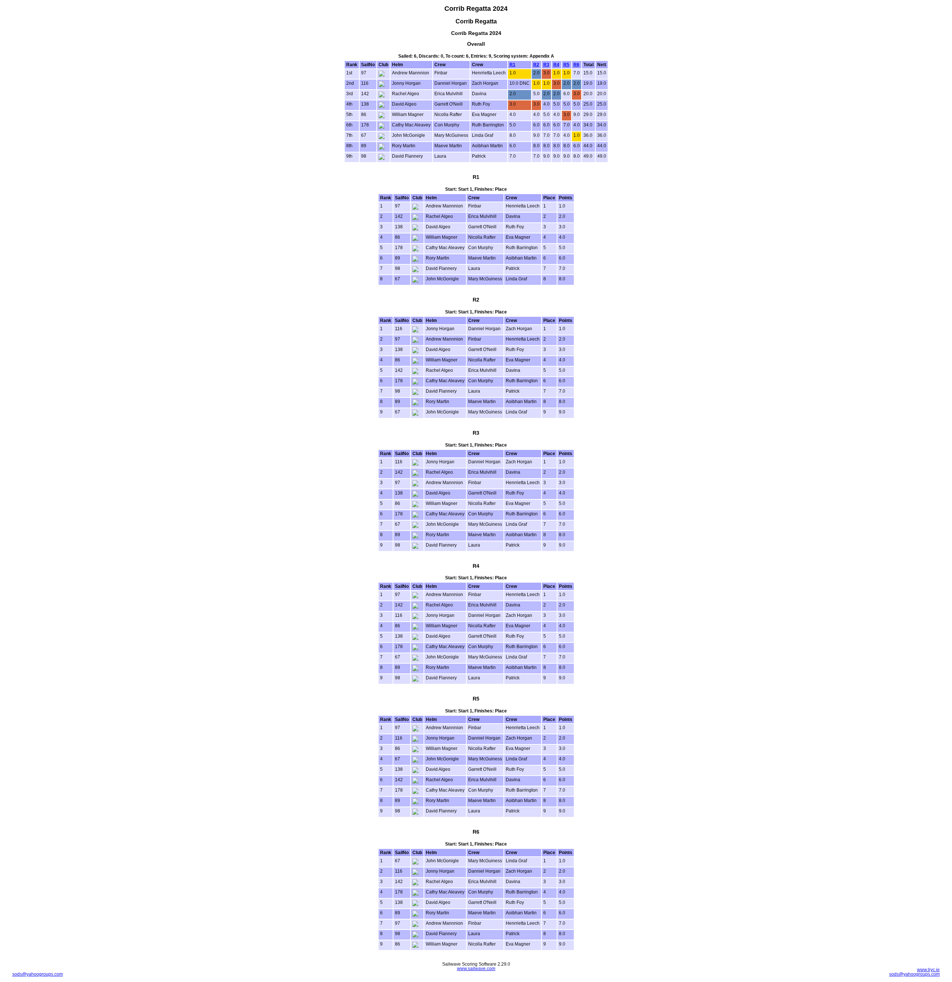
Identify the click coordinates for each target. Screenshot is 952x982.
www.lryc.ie (928, 969)
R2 (536, 64)
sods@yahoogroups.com (37, 974)
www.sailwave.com (476, 968)
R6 (576, 64)
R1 (512, 64)
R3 (546, 64)
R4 (556, 64)
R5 (566, 64)
